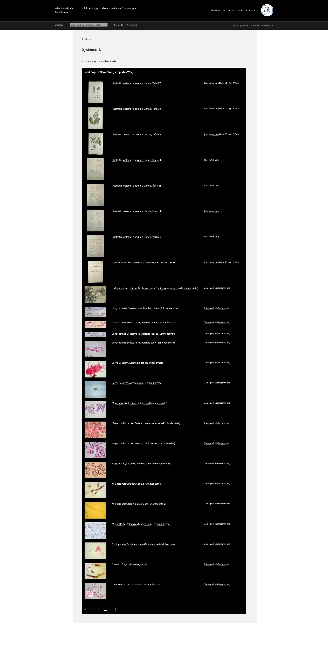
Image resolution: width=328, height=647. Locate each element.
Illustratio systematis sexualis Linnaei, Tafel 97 (136, 83)
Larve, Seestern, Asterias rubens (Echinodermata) (138, 362)
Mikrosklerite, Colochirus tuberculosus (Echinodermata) (141, 524)
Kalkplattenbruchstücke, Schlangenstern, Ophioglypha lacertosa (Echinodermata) (155, 288)
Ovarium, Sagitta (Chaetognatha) (129, 564)
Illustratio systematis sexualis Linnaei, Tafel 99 (136, 134)
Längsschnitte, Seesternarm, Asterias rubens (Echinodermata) (145, 308)
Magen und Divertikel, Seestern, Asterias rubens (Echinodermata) (146, 423)
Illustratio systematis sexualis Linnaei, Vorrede (136, 237)
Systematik (110, 61)
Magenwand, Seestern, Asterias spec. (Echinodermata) (141, 463)
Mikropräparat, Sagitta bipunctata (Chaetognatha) (139, 504)
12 (110, 609)
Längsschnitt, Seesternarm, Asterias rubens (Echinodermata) (144, 322)
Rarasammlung (211, 83)
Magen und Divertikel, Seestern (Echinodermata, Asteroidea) (143, 443)
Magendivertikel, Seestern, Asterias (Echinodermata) (139, 403)
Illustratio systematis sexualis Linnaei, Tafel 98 (136, 108)
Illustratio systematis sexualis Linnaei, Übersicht (137, 160)
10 (100, 609)
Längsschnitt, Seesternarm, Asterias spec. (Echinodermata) (143, 342)
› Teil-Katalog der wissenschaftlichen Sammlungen (109, 8)
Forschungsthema (93, 61)
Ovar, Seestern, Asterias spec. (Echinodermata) (136, 584)
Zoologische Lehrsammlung (217, 288)
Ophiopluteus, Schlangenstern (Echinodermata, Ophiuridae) (143, 544)
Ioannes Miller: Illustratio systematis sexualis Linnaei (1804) (143, 262)
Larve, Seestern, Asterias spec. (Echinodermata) (137, 383)
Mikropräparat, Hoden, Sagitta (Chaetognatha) (137, 483)
